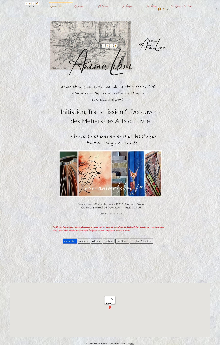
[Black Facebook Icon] (216, 4)
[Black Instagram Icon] (216, 9)
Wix (132, 343)
